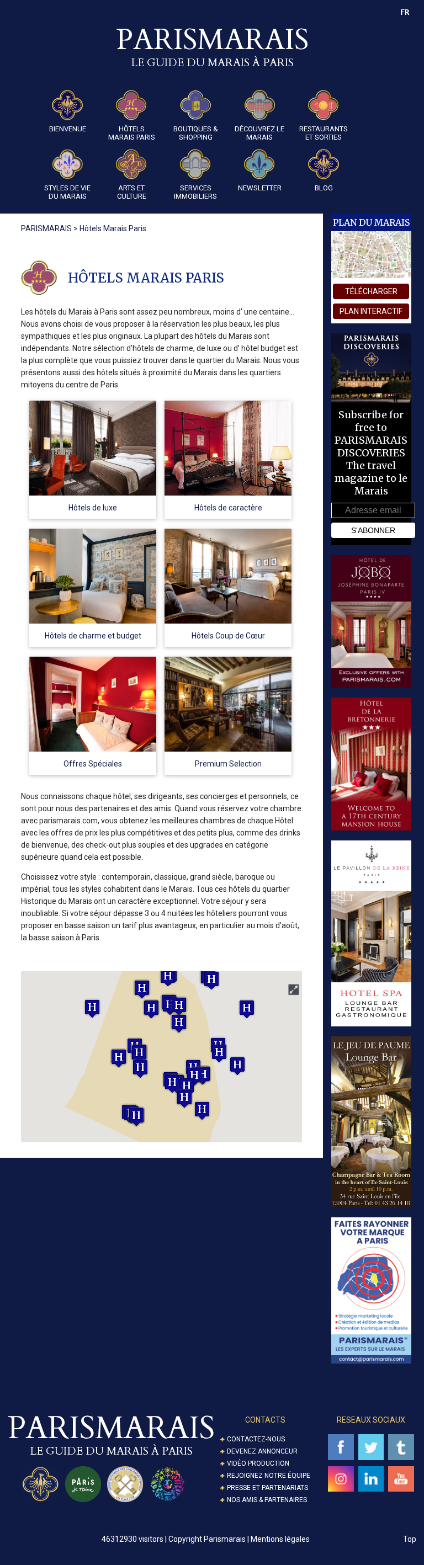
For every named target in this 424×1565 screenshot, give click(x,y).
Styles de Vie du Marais (67, 192)
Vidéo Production (258, 1463)
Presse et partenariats (267, 1488)
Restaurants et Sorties (323, 133)
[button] (118, 1058)
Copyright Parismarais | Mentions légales (239, 1539)
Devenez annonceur (262, 1451)
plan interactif (371, 311)
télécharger (371, 291)
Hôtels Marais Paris (131, 133)
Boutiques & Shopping (195, 133)
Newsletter (260, 188)
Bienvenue (67, 129)
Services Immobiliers (195, 192)
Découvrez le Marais (259, 133)
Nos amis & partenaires (267, 1500)
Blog (324, 188)
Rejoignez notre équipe (268, 1475)
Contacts (265, 1419)
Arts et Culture (131, 192)
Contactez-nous (256, 1439)
